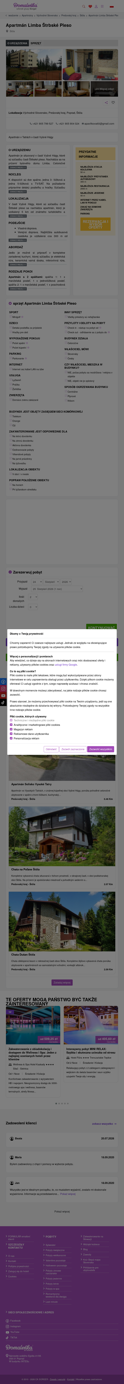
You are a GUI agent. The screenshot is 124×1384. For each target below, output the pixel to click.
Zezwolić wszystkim (100, 749)
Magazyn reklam (23, 729)
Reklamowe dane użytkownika (31, 734)
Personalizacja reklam (26, 738)
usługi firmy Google (66, 664)
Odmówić (51, 749)
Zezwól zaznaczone (73, 749)
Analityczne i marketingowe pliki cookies (37, 725)
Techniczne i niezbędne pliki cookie (34, 720)
